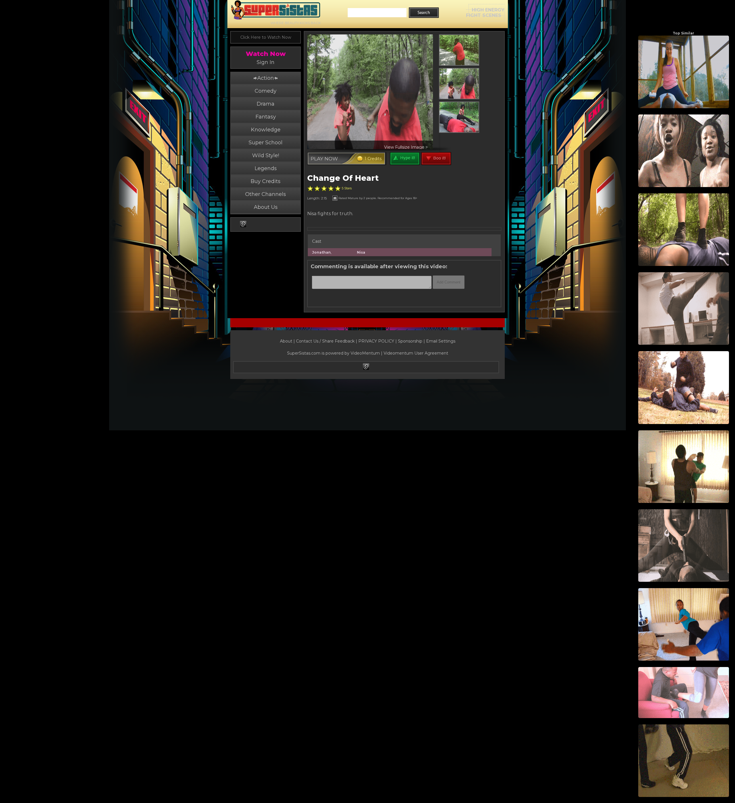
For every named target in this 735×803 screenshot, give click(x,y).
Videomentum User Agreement (416, 353)
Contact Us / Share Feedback (325, 341)
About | (288, 341)
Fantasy (266, 117)
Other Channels (265, 194)
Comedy (265, 91)
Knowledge (266, 130)
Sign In (265, 62)
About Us (266, 207)
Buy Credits (266, 181)
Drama (265, 104)
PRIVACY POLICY (376, 341)
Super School (266, 142)
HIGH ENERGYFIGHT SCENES (485, 12)
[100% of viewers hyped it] (310, 188)
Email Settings (440, 341)
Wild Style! (265, 155)
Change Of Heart (343, 178)
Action (265, 78)
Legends (266, 168)
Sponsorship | (412, 341)
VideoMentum (365, 353)
